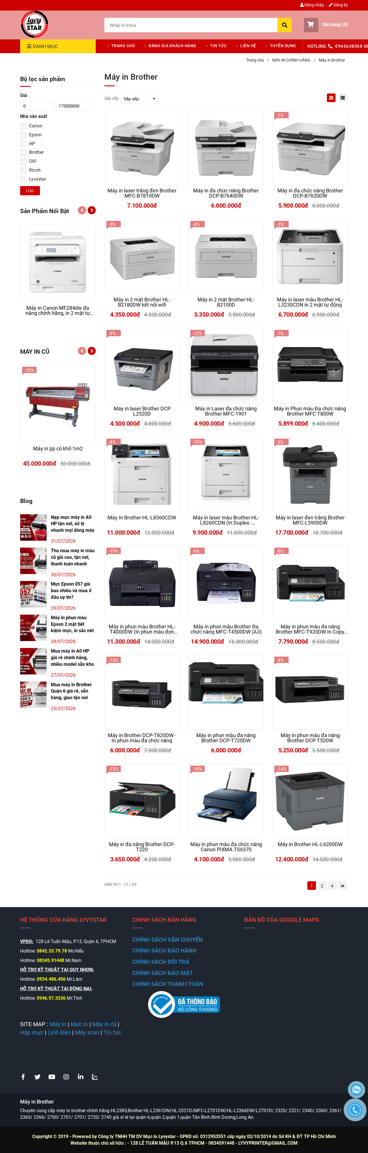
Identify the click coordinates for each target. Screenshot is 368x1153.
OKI (32, 161)
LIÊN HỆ (248, 45)
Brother (36, 152)
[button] (326, 25)
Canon (35, 126)
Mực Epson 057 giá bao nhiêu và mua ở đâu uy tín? (71, 590)
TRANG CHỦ (123, 45)
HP (32, 143)
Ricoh (35, 170)
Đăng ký (340, 5)
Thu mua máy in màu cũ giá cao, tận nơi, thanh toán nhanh (73, 557)
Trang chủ (257, 60)
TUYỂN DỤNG (283, 45)
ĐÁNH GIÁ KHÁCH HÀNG (172, 45)
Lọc (30, 190)
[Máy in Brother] (34, 24)
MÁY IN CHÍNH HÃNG (293, 60)
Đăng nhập (314, 5)
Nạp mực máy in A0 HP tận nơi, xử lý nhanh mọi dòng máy (72, 524)
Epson (35, 134)
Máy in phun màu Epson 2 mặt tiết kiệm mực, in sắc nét (72, 624)
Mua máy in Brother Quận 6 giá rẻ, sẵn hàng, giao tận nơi (71, 691)
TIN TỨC (218, 45)
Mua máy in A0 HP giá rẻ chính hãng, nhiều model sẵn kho (72, 657)
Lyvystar (37, 179)
